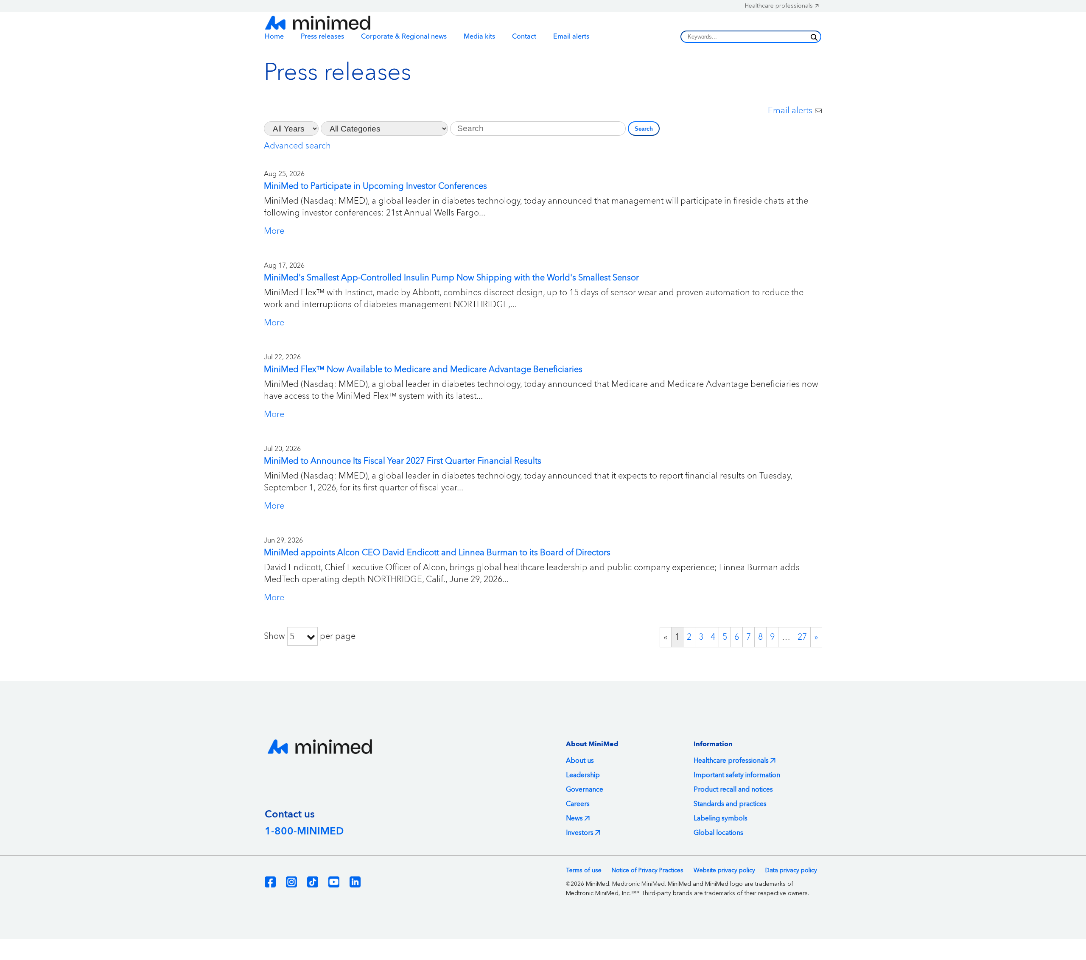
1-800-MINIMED (304, 831)
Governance (584, 789)
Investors (579, 833)
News (574, 818)
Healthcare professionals (779, 6)
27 (802, 637)
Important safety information (737, 775)
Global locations (718, 833)
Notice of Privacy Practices (647, 870)
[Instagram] (291, 881)
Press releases (322, 36)
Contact (524, 36)
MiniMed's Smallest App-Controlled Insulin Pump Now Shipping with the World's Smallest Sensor (451, 278)
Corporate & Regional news (404, 36)
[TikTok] (312, 881)
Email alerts (571, 36)
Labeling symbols (720, 818)
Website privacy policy (724, 870)
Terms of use (584, 870)
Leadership (583, 775)
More (274, 231)
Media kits (479, 36)
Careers (578, 804)
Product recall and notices (733, 789)
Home (274, 36)
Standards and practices (730, 804)
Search (644, 129)
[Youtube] (333, 881)
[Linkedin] (355, 881)
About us (580, 761)
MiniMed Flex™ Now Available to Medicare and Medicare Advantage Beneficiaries (423, 369)
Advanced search (297, 146)
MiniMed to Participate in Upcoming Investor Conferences (375, 186)
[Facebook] (270, 881)
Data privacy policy (791, 870)
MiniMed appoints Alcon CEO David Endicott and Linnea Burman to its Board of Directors (437, 553)
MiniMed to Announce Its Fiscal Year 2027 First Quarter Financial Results (402, 461)
